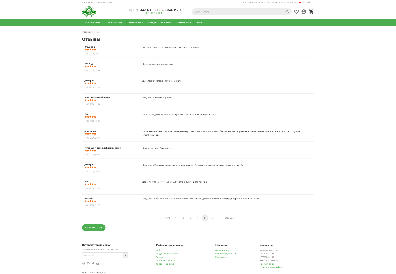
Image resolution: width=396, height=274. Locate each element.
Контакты (291, 2)
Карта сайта (221, 257)
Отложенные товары (166, 260)
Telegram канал (267, 263)
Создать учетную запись (168, 253)
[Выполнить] (125, 255)
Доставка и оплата (276, 2)
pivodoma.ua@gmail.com (271, 267)
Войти (159, 250)
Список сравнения (165, 263)
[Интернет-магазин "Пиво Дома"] (89, 11)
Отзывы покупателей (225, 253)
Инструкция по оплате (254, 2)
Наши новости (222, 250)
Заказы (159, 257)
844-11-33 (139, 10)
